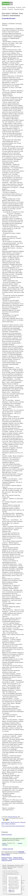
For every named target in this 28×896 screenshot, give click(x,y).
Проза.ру (10, 868)
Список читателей (5, 822)
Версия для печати (15, 822)
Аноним (4, 843)
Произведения (11, 7)
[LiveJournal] (8, 820)
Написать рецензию (6, 834)
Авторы (4, 7)
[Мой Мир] (7, 820)
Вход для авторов (19, 9)
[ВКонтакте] (4, 820)
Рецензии (18, 7)
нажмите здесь (11, 890)
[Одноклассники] (5, 820)
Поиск (23, 7)
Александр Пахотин (8, 18)
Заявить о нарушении (10, 823)
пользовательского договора (12, 873)
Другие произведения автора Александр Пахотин (13, 826)
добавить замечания (7, 848)
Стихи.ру (5, 868)
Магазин (4, 9)
